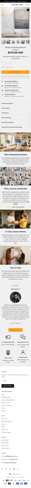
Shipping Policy (6, 397)
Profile (3, 408)
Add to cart (15, 72)
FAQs (3, 394)
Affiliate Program (6, 432)
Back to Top (15, 330)
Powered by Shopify (20, 477)
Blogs (3, 427)
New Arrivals (5, 445)
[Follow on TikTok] (18, 469)
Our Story (4, 418)
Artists (3, 424)
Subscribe (8, 386)
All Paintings (5, 440)
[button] (15, 76)
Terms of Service (6, 405)
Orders (3, 411)
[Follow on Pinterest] (10, 469)
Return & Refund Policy (8, 400)
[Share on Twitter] (8, 67)
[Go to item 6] (28, 42)
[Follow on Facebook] (2, 469)
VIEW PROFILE (15, 323)
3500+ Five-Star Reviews (18, 207)
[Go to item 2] (8, 42)
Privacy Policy (6, 402)
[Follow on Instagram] (6, 469)
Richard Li (15, 49)
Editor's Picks (5, 448)
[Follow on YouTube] (14, 469)
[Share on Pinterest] (10, 67)
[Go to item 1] (4, 42)
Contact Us (5, 429)
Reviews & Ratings (7, 421)
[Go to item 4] (18, 42)
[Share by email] (12, 67)
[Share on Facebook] (5, 67)
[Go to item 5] (23, 42)
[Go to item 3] (13, 42)
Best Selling (5, 443)
